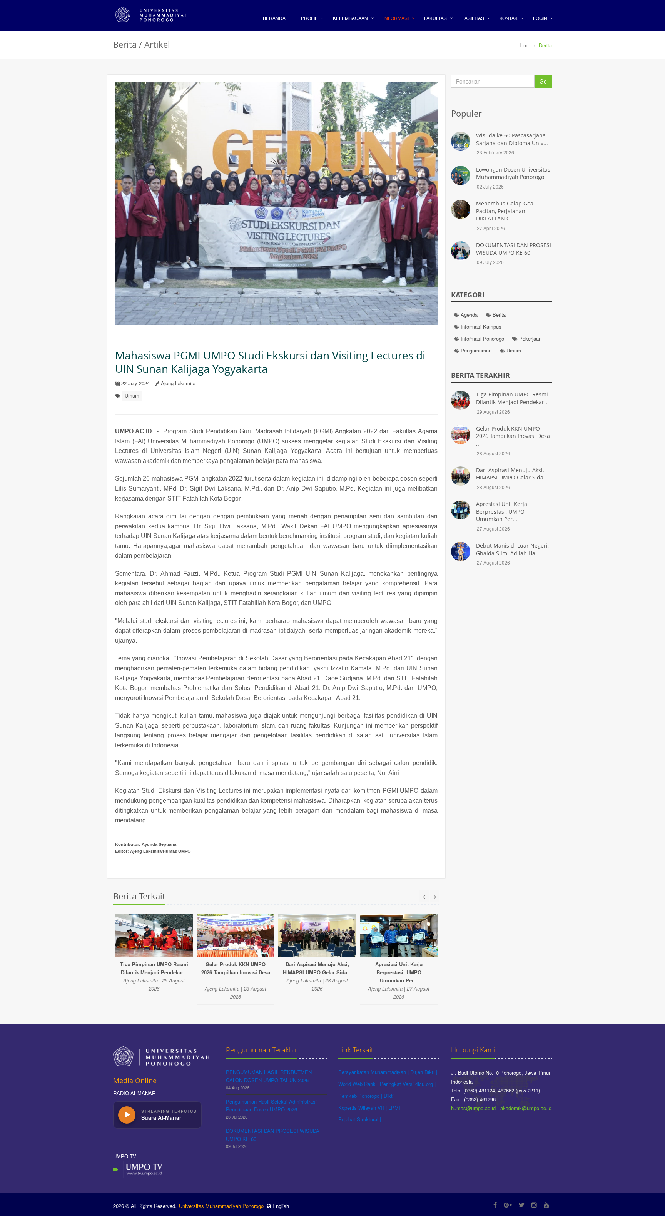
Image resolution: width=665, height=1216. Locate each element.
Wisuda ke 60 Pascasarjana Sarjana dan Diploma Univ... (512, 139)
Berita (498, 314)
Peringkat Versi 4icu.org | (408, 1083)
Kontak (509, 18)
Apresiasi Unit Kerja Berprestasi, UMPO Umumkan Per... (501, 511)
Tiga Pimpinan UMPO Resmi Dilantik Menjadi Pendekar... (512, 398)
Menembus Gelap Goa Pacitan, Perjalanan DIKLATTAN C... (504, 211)
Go (543, 81)
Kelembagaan (350, 18)
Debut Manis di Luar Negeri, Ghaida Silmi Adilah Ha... (512, 549)
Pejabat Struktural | (359, 1119)
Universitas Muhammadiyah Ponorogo (221, 1205)
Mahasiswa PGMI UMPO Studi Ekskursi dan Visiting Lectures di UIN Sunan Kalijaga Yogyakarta (270, 362)
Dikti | (390, 1095)
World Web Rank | (359, 1083)
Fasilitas (473, 18)
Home (523, 45)
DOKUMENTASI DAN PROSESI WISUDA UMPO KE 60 (513, 248)
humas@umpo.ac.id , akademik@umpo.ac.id (501, 1108)
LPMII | (396, 1107)
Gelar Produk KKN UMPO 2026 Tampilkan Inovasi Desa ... (513, 436)
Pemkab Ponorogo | (361, 1095)
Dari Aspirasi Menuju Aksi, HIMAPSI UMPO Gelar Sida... (512, 473)
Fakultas (435, 18)
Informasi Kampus (480, 326)
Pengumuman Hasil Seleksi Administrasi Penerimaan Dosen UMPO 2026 (271, 1105)
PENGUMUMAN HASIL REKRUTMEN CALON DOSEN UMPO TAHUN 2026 (269, 1076)
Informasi (396, 18)
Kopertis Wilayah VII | (363, 1107)
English (280, 1205)
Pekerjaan (529, 338)
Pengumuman (475, 350)
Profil (309, 18)
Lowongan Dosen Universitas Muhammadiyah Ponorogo (513, 173)
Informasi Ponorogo (481, 338)
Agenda (468, 314)
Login (540, 18)
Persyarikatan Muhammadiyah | (374, 1072)
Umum (132, 395)
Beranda (274, 18)
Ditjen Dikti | (423, 1072)
